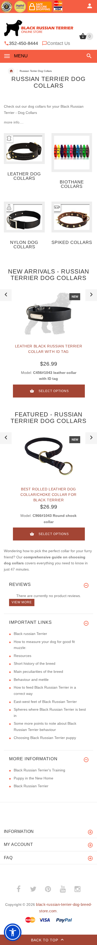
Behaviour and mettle (31, 679)
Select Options (54, 391)
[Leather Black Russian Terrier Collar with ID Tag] (48, 313)
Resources (22, 656)
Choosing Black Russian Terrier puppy (45, 738)
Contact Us (58, 43)
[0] (83, 39)
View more (22, 602)
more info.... (14, 122)
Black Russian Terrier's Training (39, 770)
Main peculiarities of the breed (38, 671)
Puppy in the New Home (33, 778)
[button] (88, 56)
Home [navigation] (11, 71)
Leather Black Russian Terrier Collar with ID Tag (48, 349)
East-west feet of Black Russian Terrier (45, 702)
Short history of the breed (34, 663)
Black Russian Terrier (31, 786)
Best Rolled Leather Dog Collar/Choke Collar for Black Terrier (48, 494)
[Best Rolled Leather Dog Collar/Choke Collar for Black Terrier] (48, 456)
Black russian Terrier (30, 634)
